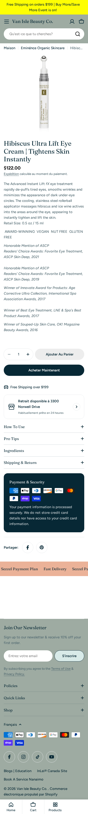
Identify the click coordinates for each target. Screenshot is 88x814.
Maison (9, 48)
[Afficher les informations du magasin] (76, 407)
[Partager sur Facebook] (27, 547)
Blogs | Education (17, 771)
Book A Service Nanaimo (23, 779)
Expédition (11, 174)
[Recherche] (77, 34)
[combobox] (44, 34)
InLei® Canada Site (52, 771)
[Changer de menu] (6, 21)
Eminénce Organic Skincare (43, 48)
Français (10, 724)
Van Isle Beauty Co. (32, 21)
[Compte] (72, 21)
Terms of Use (61, 669)
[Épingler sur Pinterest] (41, 547)
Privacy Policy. (14, 674)
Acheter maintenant (44, 370)
